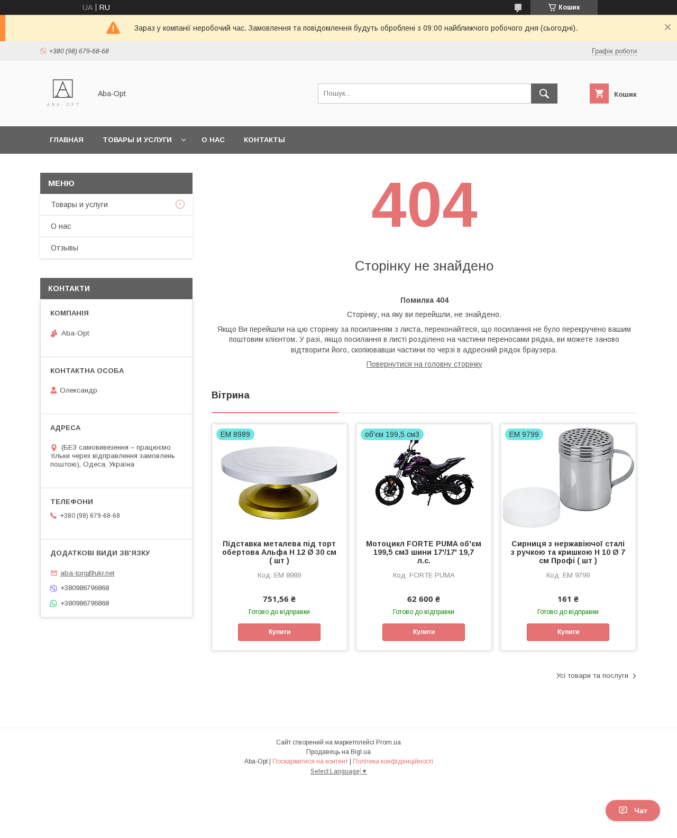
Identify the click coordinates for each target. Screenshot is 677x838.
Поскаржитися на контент (310, 761)
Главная (67, 140)
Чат (640, 810)
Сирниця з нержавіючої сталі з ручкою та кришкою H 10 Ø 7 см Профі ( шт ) (568, 552)
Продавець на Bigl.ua (338, 752)
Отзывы (64, 248)
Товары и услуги (137, 140)
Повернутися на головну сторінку (424, 364)
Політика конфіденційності (393, 761)
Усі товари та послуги (592, 675)
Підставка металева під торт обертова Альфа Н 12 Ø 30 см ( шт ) (279, 552)
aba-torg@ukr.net (87, 573)
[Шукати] (544, 93)
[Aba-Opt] (62, 112)
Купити (279, 632)
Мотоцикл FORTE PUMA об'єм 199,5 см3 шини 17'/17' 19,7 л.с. (423, 552)
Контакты (264, 140)
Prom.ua (388, 742)
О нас (213, 140)
